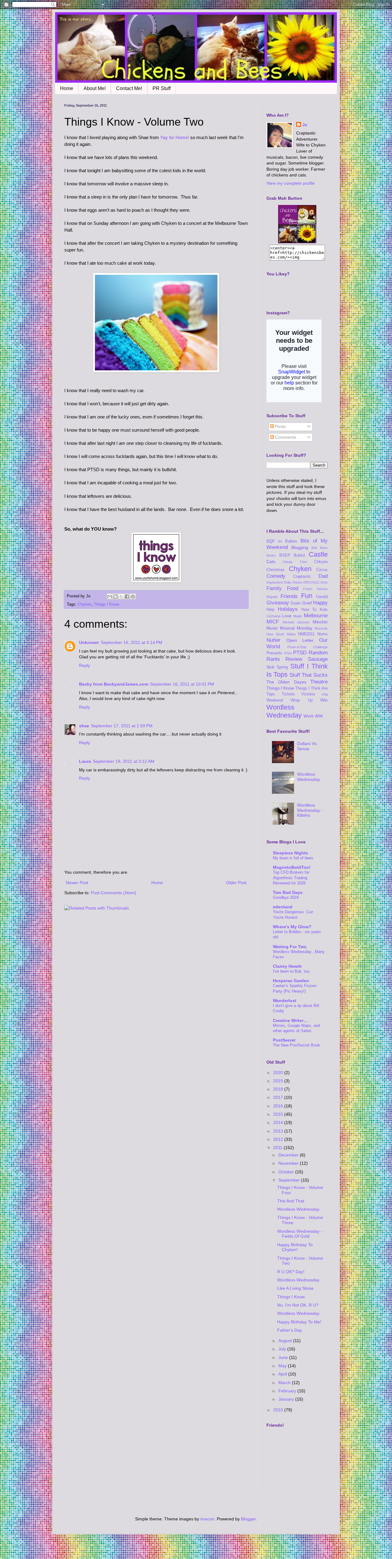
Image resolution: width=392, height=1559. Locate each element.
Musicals (321, 628)
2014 (278, 1122)
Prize (288, 653)
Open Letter (300, 640)
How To (309, 609)
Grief (307, 602)
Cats (270, 561)
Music (272, 628)
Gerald (322, 597)
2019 (278, 1080)
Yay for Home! (174, 137)
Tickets (288, 694)
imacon (207, 1518)
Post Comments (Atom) (113, 892)
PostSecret (284, 1040)
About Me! (95, 88)
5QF (270, 541)
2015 (278, 1114)
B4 (280, 541)
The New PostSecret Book (296, 1045)
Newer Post (77, 882)
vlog (325, 694)
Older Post (236, 882)
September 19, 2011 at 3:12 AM (123, 761)
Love (287, 615)
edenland (282, 906)
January (286, 1399)
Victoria (308, 694)
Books (271, 555)
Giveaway (277, 603)
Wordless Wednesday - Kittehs (310, 810)
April (283, 1374)
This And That (290, 1200)
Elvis (324, 582)
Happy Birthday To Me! (299, 1321)
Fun (306, 596)
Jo (304, 124)
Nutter (273, 640)
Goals (296, 603)
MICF (272, 622)
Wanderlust (284, 1000)
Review (293, 659)
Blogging (299, 547)
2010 (278, 1409)
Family (274, 588)
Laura (85, 761)
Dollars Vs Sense (307, 746)
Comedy (275, 576)
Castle (318, 554)
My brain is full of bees (293, 858)
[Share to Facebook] (127, 596)
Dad (323, 576)
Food (292, 588)
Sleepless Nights (290, 852)
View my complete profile (290, 183)
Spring (282, 667)
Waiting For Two (290, 946)
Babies (291, 541)
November (289, 1163)
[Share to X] (121, 596)
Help (270, 609)
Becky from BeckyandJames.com (113, 684)
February (287, 1390)
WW (319, 715)
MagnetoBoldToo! (292, 867)
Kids (324, 609)
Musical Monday (296, 628)
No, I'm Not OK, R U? (297, 1305)
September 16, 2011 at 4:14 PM (131, 642)
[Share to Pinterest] (133, 596)
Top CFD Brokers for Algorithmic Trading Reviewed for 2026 (291, 877)
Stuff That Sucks (308, 675)
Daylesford (274, 582)
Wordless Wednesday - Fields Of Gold (299, 1234)
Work (308, 715)
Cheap (287, 562)
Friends (289, 596)
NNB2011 (306, 634)
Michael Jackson (296, 622)
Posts (280, 426)
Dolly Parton (293, 582)
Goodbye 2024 (286, 897)
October (286, 1171)
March (285, 1382)
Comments (285, 437)
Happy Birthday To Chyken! (295, 1247)
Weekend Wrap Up (289, 700)
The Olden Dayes (286, 681)
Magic (297, 616)
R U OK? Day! (290, 1271)
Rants (273, 659)
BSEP (284, 555)
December (289, 1154)
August (285, 1340)
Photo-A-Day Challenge (307, 647)
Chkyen (321, 562)
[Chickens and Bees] (297, 241)
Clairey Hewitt (287, 966)
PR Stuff (162, 88)
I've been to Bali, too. (292, 971)
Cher (303, 562)
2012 (278, 1139)
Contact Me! (129, 88)
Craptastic (302, 576)
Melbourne (316, 616)
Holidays (288, 609)
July (282, 1348)
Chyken (84, 604)
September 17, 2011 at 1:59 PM (122, 725)
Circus (322, 570)
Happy (320, 603)
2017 (278, 1097)
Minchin (320, 621)
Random (318, 653)
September (289, 1180)
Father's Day (289, 1330)
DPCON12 (311, 582)
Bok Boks (319, 548)
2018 (278, 1089)
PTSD (300, 653)
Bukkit (299, 555)
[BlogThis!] (115, 596)
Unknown (89, 642)
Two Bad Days (288, 892)
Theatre (319, 682)
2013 (278, 1131)
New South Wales (281, 634)
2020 (278, 1072)
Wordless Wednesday (284, 711)
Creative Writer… (290, 1020)
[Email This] (110, 596)
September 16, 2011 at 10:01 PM (182, 684)
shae (84, 725)
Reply (84, 665)
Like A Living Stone (295, 1288)
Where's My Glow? (292, 926)
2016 (278, 1105)
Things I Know (106, 604)
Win (324, 700)
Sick (270, 666)
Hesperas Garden (291, 980)
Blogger (248, 1518)
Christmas (275, 570)
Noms (322, 634)
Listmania (273, 616)
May (283, 1365)
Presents (274, 653)
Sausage (318, 659)
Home (66, 88)
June (283, 1357)
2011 (278, 1147)
